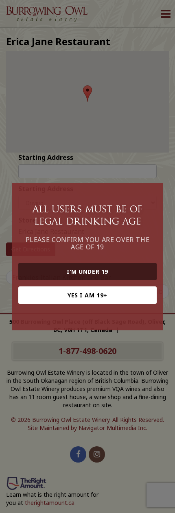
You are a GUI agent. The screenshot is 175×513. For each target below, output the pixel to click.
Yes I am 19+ (87, 295)
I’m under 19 (87, 271)
